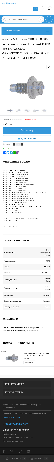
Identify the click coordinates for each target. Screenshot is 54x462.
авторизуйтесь (32, 330)
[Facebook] (4, 152)
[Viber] (17, 152)
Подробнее (29, 362)
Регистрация (12, 3)
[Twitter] (8, 152)
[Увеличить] (27, 88)
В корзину (28, 130)
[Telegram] (11, 152)
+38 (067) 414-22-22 (15, 424)
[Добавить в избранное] (48, 67)
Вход (3, 3)
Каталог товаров (12, 30)
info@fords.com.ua (19, 430)
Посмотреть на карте (11, 417)
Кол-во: (9, 144)
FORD (48, 261)
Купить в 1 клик (28, 138)
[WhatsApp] (14, 152)
